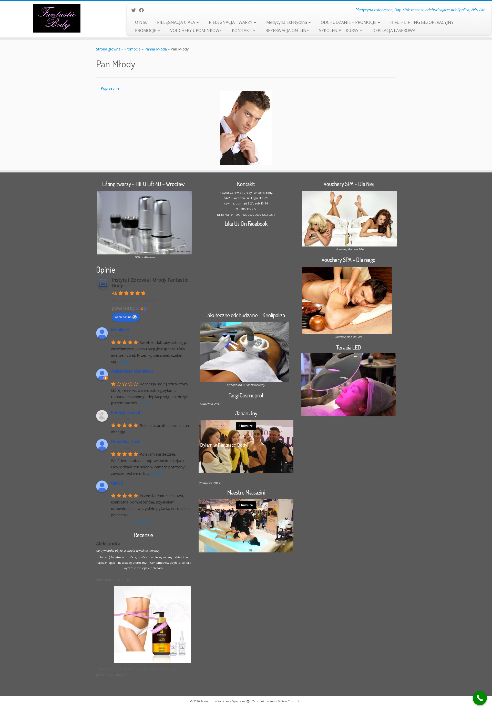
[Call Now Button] (480, 698)
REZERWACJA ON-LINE (287, 30)
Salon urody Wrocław (214, 701)
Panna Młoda (156, 49)
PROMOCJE (146, 30)
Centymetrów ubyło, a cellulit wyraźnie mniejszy (128, 550)
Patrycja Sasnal (125, 412)
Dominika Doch (125, 441)
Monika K (120, 330)
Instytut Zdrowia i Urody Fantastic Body (150, 283)
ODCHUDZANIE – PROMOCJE (349, 22)
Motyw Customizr (290, 701)
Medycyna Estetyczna (287, 22)
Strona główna (108, 49)
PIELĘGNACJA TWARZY (231, 22)
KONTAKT (242, 30)
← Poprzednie (107, 88)
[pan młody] (246, 127)
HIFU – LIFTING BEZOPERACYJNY (422, 22)
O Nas (141, 22)
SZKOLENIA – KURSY (339, 30)
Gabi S (117, 483)
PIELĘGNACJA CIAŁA (176, 22)
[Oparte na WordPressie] (248, 700)
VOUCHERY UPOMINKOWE (196, 30)
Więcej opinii (143, 521)
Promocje (132, 49)
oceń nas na (123, 317)
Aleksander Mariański (132, 371)
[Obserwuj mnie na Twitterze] (135, 10)
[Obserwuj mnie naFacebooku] (143, 10)
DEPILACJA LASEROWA (393, 30)
